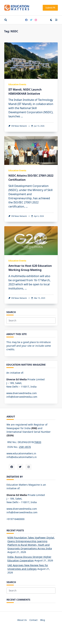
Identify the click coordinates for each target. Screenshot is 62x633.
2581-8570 (25, 447)
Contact (33, 620)
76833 (37, 442)
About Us (22, 620)
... (22, 116)
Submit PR (50, 7)
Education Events (17, 84)
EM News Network (19, 126)
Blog (42, 620)
